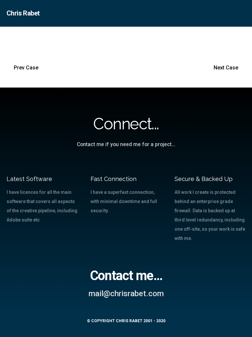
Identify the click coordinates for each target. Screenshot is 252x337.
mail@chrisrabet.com (126, 293)
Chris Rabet (23, 13)
